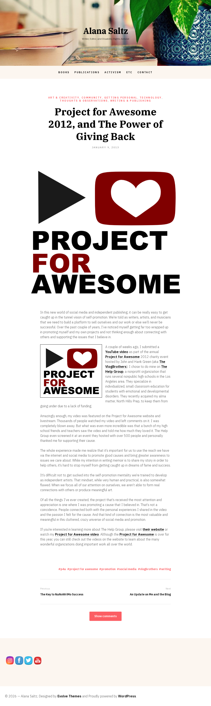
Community (92, 97)
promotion (108, 569)
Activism (112, 72)
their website (153, 529)
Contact (145, 72)
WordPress (127, 696)
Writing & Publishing (130, 100)
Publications (87, 72)
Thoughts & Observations (84, 100)
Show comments (105, 616)
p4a (63, 569)
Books (63, 72)
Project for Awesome (122, 357)
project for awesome (83, 569)
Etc (129, 72)
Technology (151, 97)
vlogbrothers (149, 569)
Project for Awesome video (77, 534)
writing (166, 569)
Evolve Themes (69, 696)
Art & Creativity (63, 97)
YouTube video (116, 352)
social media (128, 569)
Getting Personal (120, 97)
